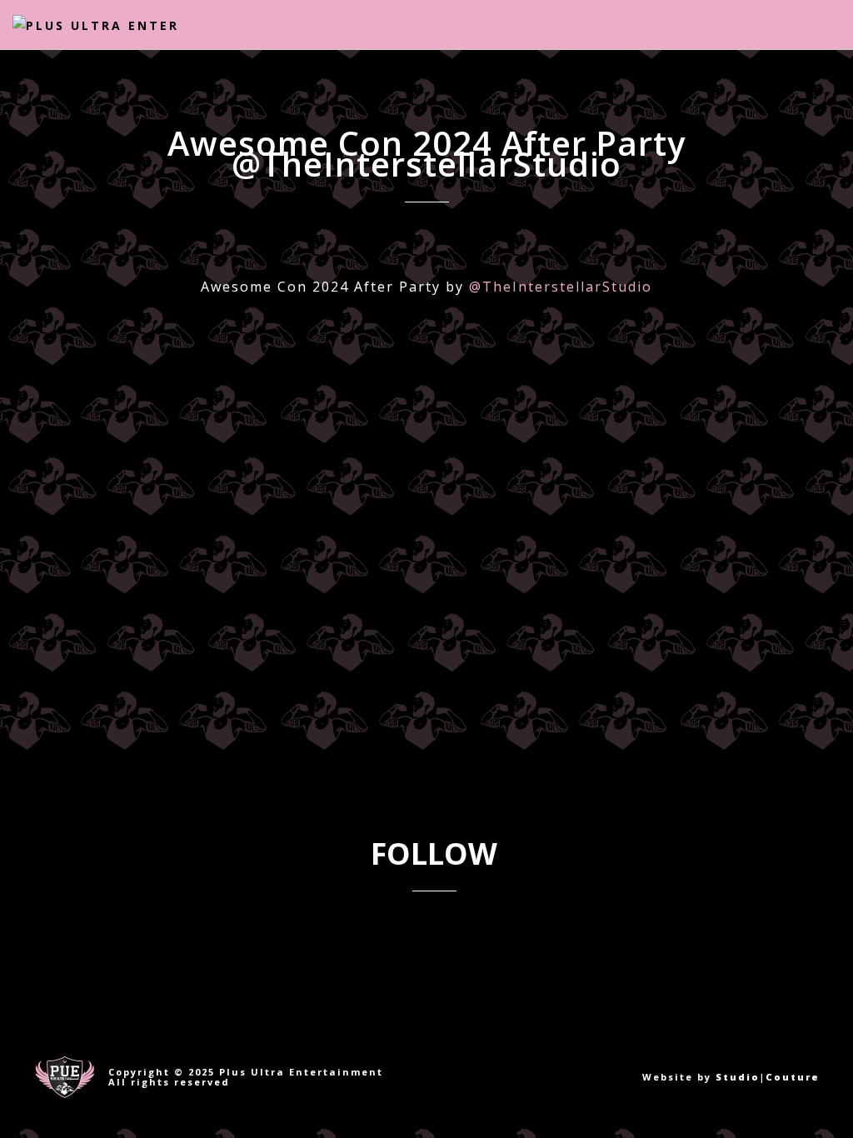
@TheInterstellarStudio (560, 286)
